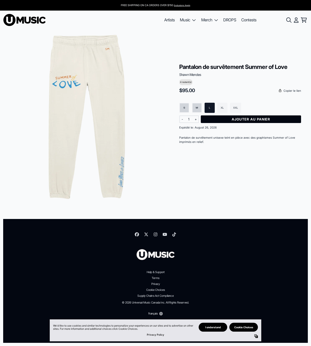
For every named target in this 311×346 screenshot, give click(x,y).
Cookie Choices (155, 289)
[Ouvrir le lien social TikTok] (174, 234)
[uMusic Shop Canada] (24, 20)
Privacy (155, 284)
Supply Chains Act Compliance (155, 295)
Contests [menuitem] (249, 19)
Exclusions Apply (182, 5)
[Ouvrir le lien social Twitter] (146, 234)
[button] (240, 91)
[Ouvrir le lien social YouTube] (164, 234)
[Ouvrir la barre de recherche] (289, 20)
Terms (155, 278)
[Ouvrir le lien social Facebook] (137, 234)
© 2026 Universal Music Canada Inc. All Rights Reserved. (155, 302)
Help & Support (156, 272)
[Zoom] (87, 117)
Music (185, 19)
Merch (206, 19)
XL (222, 107)
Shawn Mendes (190, 74)
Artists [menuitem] (169, 19)
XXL (235, 107)
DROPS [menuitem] (229, 19)
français (153, 313)
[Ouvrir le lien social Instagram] (155, 234)
